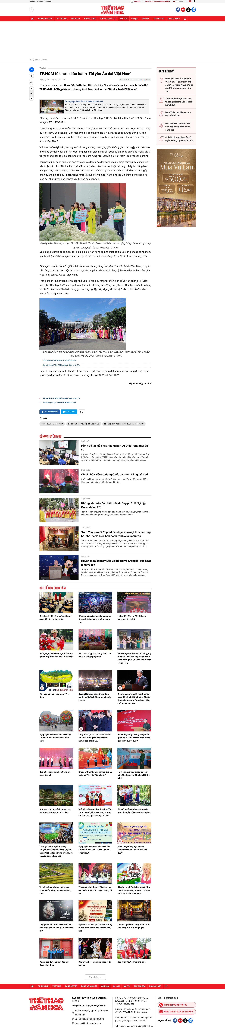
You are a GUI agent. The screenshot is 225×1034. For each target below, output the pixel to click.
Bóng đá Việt (90, 19)
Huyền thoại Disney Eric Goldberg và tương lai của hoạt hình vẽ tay (116, 562)
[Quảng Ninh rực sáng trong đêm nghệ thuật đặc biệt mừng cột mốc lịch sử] (95, 680)
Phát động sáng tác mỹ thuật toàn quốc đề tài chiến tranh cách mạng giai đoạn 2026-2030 (133, 737)
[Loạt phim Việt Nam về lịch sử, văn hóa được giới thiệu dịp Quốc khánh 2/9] (56, 910)
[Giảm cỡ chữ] (32, 98)
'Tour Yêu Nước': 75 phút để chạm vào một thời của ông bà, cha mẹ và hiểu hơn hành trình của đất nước (116, 534)
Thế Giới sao (158, 19)
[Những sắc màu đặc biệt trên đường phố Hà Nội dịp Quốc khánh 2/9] (59, 510)
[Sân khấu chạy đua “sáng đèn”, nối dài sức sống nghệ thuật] (95, 639)
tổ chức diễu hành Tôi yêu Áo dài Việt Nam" (124, 424)
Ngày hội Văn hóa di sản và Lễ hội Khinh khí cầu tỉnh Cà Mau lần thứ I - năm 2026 (95, 849)
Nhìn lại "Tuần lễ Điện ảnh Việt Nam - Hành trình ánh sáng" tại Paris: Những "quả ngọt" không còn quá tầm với (179, 84)
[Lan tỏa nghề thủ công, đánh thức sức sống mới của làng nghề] (134, 910)
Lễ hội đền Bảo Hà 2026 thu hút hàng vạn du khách (132, 617)
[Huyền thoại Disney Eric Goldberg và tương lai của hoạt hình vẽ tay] (59, 567)
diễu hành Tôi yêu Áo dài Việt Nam (83, 424)
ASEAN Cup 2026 (45, 19)
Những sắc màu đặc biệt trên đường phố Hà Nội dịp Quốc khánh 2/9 (113, 505)
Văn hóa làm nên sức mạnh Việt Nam (54, 695)
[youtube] (183, 9)
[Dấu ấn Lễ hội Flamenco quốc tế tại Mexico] (95, 948)
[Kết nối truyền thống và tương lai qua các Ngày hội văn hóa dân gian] (134, 795)
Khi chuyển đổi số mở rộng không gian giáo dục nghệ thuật (55, 617)
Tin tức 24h (61, 19)
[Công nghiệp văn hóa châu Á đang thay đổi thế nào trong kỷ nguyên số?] (95, 602)
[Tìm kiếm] (31, 9)
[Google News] (135, 80)
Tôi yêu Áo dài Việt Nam (52, 424)
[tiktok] (188, 9)
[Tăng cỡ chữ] (32, 88)
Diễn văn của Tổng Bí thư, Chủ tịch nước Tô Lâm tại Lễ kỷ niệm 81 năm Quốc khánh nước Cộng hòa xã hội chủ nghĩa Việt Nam (134, 699)
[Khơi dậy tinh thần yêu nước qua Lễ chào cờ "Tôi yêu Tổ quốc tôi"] (95, 758)
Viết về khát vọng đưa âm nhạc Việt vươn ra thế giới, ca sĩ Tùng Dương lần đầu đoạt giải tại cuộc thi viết (95, 812)
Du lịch (134, 19)
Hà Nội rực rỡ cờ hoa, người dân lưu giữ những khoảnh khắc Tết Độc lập (56, 655)
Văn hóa (123, 19)
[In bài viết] (31, 82)
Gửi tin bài (179, 1)
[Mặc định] (31, 93)
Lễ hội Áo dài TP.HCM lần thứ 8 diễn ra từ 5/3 (61, 365)
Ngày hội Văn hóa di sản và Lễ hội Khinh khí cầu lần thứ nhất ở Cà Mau (55, 737)
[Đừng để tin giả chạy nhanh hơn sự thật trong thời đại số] (59, 452)
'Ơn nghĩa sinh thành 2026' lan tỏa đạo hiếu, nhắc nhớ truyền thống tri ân (95, 890)
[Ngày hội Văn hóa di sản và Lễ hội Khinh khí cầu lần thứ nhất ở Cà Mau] (56, 720)
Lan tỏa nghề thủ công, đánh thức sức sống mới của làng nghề (133, 926)
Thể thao (75, 19)
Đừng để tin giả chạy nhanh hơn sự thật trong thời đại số (114, 447)
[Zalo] (193, 9)
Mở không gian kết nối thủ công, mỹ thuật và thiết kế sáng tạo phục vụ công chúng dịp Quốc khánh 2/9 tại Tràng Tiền (134, 658)
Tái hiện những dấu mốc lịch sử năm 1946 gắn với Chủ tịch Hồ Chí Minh (133, 775)
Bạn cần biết (174, 19)
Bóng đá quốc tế (108, 19)
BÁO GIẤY (137, 1)
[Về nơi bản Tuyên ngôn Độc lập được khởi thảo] (56, 948)
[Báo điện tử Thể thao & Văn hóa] (112, 9)
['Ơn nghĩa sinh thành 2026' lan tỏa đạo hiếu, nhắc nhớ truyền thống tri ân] (95, 873)
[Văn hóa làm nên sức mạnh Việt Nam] (56, 680)
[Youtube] (190, 1)
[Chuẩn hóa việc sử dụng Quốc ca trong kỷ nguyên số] (59, 481)
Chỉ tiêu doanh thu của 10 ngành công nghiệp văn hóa (179, 139)
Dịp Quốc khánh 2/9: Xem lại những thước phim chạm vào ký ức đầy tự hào (95, 927)
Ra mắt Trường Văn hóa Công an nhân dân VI (54, 773)
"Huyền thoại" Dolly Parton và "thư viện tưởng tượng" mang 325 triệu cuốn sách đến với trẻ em (133, 890)
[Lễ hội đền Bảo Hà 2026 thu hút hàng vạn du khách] (134, 602)
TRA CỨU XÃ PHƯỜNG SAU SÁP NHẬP (157, 1)
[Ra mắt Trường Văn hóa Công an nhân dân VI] (56, 758)
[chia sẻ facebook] (31, 76)
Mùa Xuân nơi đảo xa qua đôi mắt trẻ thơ (178, 114)
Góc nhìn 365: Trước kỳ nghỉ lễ (132, 962)
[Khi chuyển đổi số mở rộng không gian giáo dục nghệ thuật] (56, 602)
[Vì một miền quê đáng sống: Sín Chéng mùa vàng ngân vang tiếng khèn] (56, 873)
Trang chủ (33, 60)
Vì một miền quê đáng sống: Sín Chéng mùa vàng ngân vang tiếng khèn (55, 890)
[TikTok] (195, 1)
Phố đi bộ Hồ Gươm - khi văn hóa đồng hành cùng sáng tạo (177, 126)
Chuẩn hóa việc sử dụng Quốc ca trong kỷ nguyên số (114, 474)
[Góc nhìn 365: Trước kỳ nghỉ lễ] (134, 948)
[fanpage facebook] (178, 9)
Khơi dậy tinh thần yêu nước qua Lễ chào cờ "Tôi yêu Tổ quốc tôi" (95, 773)
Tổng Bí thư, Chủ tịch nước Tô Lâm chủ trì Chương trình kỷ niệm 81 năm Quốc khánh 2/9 (95, 737)
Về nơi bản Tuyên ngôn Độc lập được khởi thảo (54, 963)
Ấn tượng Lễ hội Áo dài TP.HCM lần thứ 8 (84, 102)
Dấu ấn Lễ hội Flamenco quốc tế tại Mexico (95, 963)
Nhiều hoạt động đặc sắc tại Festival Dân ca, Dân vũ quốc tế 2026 (132, 849)
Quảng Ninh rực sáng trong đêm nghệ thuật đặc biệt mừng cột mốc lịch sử (95, 697)
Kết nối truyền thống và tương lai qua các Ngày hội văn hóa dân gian (133, 811)
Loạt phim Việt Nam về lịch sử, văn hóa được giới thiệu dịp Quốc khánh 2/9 (56, 927)
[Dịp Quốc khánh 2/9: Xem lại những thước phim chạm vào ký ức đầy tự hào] (95, 910)
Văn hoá (43, 60)
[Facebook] (185, 1)
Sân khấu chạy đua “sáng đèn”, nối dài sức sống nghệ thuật (95, 655)
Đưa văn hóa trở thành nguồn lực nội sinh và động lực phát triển (55, 811)
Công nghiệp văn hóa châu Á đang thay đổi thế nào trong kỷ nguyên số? (95, 619)
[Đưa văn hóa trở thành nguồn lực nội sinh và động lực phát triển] (56, 795)
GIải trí (145, 19)
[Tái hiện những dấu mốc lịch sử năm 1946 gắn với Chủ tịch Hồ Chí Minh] (134, 758)
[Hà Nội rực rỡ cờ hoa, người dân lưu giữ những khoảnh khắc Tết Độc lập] (56, 639)
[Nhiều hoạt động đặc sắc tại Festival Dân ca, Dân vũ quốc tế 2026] (134, 832)
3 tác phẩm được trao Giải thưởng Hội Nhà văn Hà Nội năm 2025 (179, 101)
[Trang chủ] (32, 18)
